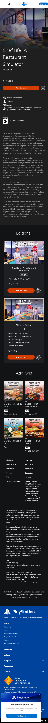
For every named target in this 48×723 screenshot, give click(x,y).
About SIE (7, 627)
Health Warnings (12, 563)
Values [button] (7, 655)
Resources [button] (8, 666)
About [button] (6, 623)
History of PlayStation (11, 643)
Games (13, 617)
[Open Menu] (3, 4)
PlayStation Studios (11, 633)
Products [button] (8, 649)
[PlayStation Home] (24, 4)
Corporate (7, 640)
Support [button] (7, 660)
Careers (6, 630)
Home (6, 617)
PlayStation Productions (12, 637)
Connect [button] (7, 671)
